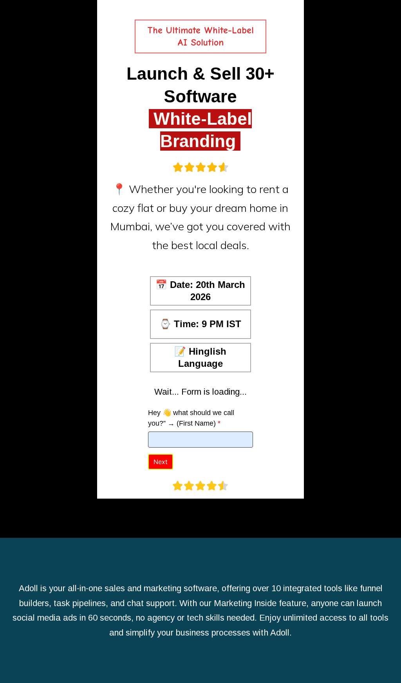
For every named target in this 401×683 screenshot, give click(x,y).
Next (161, 462)
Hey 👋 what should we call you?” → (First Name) (191, 418)
